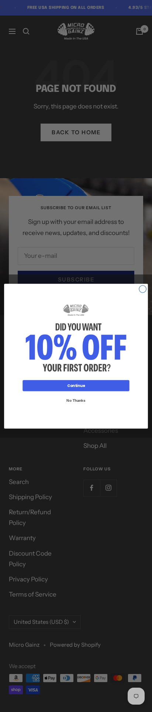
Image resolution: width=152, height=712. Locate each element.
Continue (76, 385)
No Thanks (75, 400)
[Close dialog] (142, 288)
